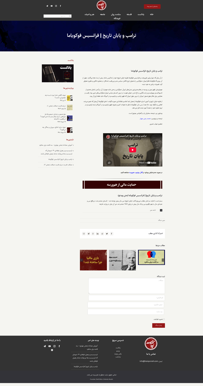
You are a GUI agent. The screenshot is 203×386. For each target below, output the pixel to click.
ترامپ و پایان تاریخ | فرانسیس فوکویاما (60, 159)
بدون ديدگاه (161, 220)
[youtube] (51, 6)
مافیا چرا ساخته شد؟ (93, 258)
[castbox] (52, 350)
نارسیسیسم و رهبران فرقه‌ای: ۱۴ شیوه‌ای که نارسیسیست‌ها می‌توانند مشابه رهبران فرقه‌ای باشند (85, 357)
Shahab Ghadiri (108, 379)
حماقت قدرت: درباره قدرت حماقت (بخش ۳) (58, 165)
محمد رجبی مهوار (145, 118)
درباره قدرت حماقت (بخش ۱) (56, 106)
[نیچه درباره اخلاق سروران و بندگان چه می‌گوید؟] (70, 129)
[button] (122, 210)
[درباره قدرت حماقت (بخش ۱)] (70, 106)
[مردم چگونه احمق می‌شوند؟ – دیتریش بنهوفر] (122, 260)
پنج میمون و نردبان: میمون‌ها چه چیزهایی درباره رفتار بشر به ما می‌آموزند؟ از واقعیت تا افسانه (53, 116)
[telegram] (47, 6)
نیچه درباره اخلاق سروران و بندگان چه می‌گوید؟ (54, 128)
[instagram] (56, 6)
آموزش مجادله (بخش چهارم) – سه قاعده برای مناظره (151, 254)
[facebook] (60, 6)
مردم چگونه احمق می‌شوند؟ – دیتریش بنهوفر (122, 257)
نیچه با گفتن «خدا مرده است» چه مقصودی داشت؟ (55, 96)
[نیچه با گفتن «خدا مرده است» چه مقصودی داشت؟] (70, 97)
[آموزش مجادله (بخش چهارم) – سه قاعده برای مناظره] (151, 257)
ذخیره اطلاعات (158, 319)
